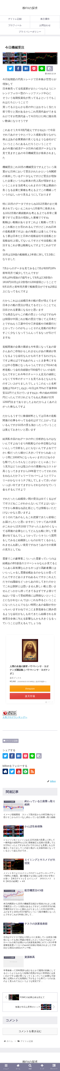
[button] (53, 730)
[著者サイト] (5, 771)
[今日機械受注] (26, 68)
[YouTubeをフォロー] (18, 771)
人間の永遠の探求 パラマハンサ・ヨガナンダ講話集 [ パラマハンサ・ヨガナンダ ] (30, 670)
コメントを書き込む (30, 1031)
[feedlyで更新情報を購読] (25, 771)
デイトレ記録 (12, 741)
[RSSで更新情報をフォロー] (32, 771)
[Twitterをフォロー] (12, 771)
